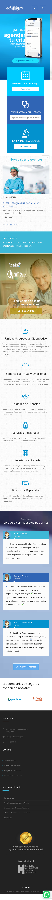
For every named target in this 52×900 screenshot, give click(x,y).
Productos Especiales (26, 490)
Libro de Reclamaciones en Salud (17, 813)
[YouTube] (29, 887)
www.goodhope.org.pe (14, 737)
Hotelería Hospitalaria (26, 460)
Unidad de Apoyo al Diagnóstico (26, 338)
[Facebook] (22, 887)
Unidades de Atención (26, 404)
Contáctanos (9, 798)
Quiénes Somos (10, 760)
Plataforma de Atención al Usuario (17, 803)
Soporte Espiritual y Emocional (26, 374)
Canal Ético (8, 818)
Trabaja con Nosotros (11, 224)
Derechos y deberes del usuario (16, 808)
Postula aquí (7, 217)
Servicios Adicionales (26, 432)
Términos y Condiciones (13, 775)
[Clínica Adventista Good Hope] (15, 8)
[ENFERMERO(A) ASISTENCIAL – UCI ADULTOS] (26, 179)
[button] (46, 894)
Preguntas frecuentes (12, 770)
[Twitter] (26, 887)
